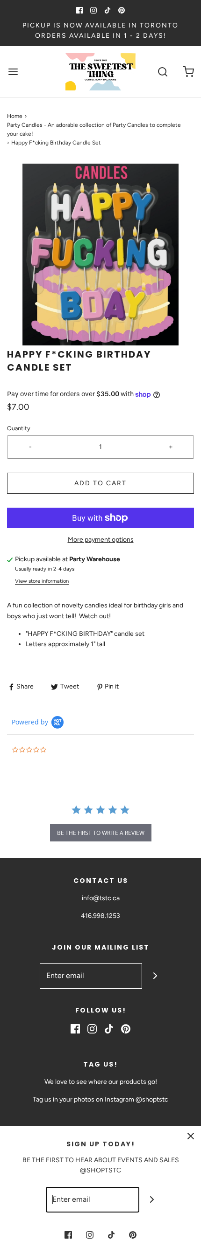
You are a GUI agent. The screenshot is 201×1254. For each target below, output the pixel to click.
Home (14, 116)
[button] (100, 254)
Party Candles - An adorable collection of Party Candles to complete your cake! (94, 129)
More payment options (101, 540)
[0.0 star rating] (63, 750)
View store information (42, 581)
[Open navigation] (13, 71)
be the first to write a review (100, 833)
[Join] (155, 976)
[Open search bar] (162, 71)
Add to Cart (100, 483)
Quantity (18, 428)
